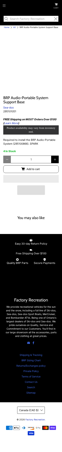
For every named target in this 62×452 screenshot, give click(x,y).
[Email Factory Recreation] (28, 343)
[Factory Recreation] (31, 6)
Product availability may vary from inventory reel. (31, 130)
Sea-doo (8, 107)
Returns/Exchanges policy (31, 365)
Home (6, 27)
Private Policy (31, 371)
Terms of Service (31, 376)
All (14, 27)
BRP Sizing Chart (31, 360)
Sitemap (31, 392)
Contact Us (31, 381)
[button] (31, 179)
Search (31, 387)
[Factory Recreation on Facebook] (33, 343)
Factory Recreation (35, 419)
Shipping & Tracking (31, 354)
